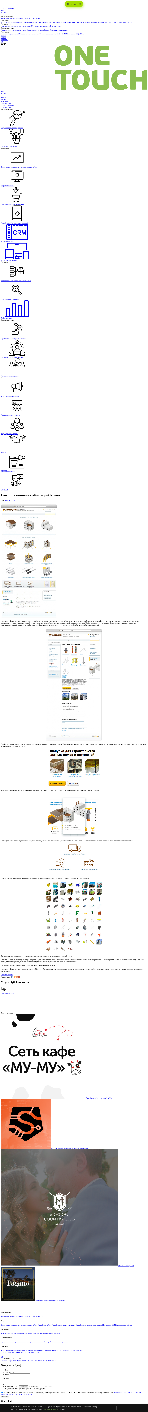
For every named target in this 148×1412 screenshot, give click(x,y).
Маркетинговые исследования (12, 18)
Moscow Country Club (126, 1266)
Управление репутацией (10, 34)
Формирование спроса (47, 34)
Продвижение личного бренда (38, 30)
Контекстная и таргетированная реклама (16, 26)
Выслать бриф (6, 103)
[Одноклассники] (15, 977)
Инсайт (3, 38)
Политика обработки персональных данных (17, 1361)
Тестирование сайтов (124, 22)
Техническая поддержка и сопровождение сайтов (19, 22)
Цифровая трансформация (33, 18)
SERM (58, 34)
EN (2, 42)
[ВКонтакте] (12, 977)
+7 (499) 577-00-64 (7, 8)
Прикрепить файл (11, 1386)
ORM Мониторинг (69, 34)
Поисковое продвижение (40, 26)
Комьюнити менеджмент (59, 30)
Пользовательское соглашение (45, 1361)
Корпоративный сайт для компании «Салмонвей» (69, 1148)
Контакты (4, 40)
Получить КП (74, 4)
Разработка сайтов (44, 22)
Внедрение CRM (109, 22)
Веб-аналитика (55, 26)
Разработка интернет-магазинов (64, 22)
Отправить (5, 1396)
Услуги (3, 12)
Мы (2, 10)
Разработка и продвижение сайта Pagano (50, 1300)
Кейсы (3, 36)
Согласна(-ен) (125, 1408)
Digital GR (80, 34)
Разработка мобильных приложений (89, 22)
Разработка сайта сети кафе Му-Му (99, 1098)
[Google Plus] (18, 977)
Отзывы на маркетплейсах (29, 34)
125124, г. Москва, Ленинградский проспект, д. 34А (20, 1352)
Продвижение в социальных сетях (13, 30)
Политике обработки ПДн (51, 1409)
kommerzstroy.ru (10, 500)
